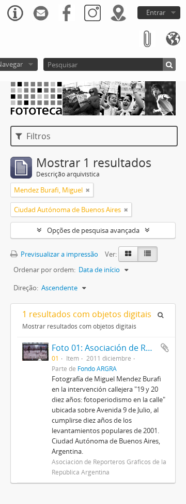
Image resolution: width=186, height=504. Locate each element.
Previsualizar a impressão (58, 254)
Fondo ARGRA (97, 368)
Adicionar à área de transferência (165, 348)
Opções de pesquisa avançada (93, 230)
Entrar (155, 12)
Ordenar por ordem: (44, 269)
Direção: (25, 287)
